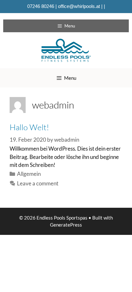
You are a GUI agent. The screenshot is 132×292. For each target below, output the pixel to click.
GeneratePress (66, 225)
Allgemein (29, 173)
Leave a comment (37, 183)
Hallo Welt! (29, 127)
